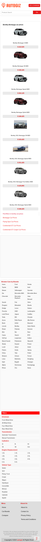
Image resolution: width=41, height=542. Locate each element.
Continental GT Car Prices (12, 225)
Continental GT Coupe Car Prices (14, 229)
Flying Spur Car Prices (10, 221)
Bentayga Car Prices (10, 217)
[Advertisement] (20, 256)
